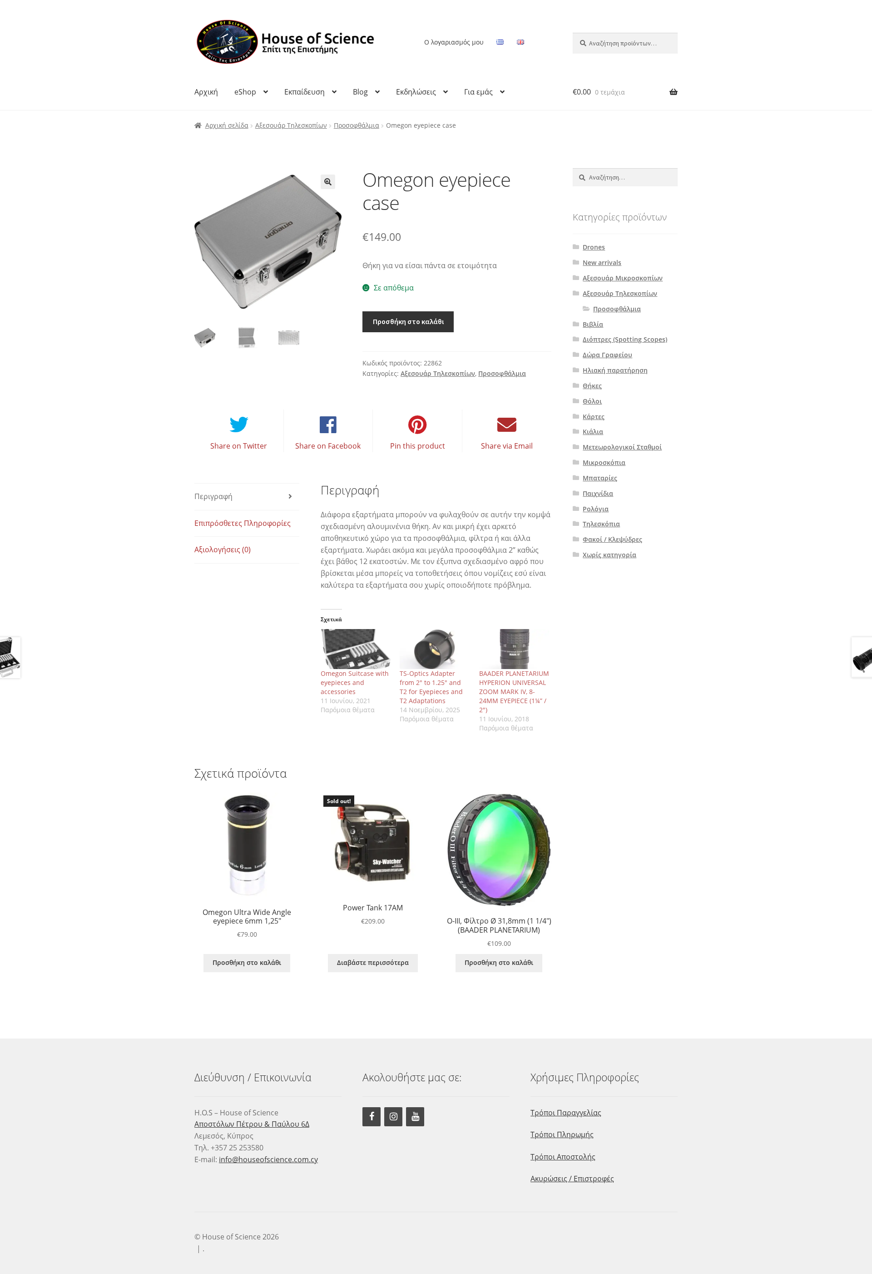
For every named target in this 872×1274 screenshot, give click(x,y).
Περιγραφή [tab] (213, 496)
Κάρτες (593, 416)
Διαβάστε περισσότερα (373, 962)
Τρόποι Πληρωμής (562, 1134)
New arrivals (602, 262)
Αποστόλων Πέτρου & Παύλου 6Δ (251, 1124)
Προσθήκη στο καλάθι (408, 321)
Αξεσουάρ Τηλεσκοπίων (291, 125)
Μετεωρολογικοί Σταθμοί (622, 447)
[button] (328, 182)
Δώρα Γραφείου (607, 354)
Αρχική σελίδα (226, 125)
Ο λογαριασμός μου (454, 42)
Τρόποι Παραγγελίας (565, 1113)
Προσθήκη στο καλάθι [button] (247, 962)
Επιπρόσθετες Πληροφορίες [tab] (242, 523)
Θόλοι (592, 401)
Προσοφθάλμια (356, 125)
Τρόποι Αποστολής (562, 1157)
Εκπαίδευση (304, 92)
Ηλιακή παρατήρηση (615, 370)
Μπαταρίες (600, 478)
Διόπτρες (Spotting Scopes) (625, 339)
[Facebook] (371, 1116)
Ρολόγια (596, 509)
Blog (360, 92)
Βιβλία (593, 324)
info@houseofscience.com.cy (268, 1159)
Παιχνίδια (598, 493)
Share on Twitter (238, 446)
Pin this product (417, 446)
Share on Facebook (328, 446)
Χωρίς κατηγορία (609, 554)
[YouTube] (415, 1116)
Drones (594, 247)
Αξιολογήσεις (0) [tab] (222, 550)
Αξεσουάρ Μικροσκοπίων (623, 278)
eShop (245, 92)
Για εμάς (478, 92)
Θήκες (592, 385)
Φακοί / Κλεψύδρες (612, 539)
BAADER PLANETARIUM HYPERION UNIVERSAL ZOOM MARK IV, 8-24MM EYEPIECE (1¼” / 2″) (514, 691)
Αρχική (206, 92)
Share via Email (507, 446)
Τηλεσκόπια (601, 524)
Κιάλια (593, 431)
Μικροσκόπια (604, 462)
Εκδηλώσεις (416, 92)
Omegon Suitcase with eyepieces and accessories (355, 682)
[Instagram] (393, 1116)
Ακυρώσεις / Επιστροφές (572, 1179)
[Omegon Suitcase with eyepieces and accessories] (356, 649)
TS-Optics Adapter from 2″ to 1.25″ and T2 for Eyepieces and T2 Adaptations (431, 687)
